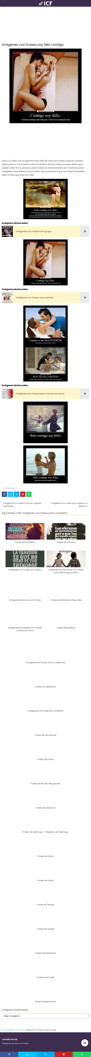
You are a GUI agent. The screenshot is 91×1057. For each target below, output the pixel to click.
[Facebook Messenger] (10, 494)
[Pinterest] (22, 494)
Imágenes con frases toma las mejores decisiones (22, 504)
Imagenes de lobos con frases (15, 1043)
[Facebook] (4, 494)
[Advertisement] (45, 24)
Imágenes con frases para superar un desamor (69, 504)
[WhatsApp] (29, 494)
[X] (16, 494)
